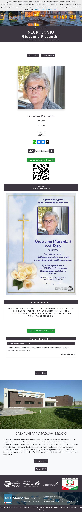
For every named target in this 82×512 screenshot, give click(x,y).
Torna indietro (33, 55)
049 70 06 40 (42, 461)
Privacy (41, 510)
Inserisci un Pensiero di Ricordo (41, 160)
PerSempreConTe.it (75, 507)
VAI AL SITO (41, 469)
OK (55, 9)
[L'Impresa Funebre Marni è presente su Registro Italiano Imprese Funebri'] (50, 484)
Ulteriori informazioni (43, 9)
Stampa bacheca (48, 55)
